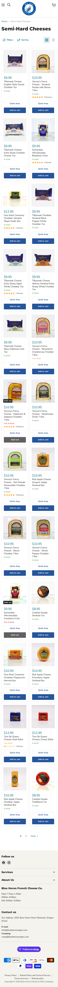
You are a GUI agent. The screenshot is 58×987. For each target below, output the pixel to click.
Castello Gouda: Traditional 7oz (40, 801)
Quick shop (15, 103)
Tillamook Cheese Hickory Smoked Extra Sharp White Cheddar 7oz (43, 285)
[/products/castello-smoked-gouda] (43, 592)
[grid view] (46, 40)
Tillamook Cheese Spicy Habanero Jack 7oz (14, 349)
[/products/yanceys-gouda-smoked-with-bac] (43, 61)
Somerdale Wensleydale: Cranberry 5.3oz (12, 615)
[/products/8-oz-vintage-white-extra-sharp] (14, 260)
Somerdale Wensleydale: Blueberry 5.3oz (40, 152)
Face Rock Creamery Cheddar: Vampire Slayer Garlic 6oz (14, 218)
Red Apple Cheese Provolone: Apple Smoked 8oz (41, 677)
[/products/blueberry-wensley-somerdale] (43, 129)
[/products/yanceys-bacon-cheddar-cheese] (14, 527)
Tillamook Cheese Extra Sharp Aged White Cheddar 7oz (13, 283)
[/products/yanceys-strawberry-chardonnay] (43, 326)
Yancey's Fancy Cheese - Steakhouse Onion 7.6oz (42, 413)
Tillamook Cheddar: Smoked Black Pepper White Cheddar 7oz (41, 220)
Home (4, 21)
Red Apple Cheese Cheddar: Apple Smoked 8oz (13, 802)
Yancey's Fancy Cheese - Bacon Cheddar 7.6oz (12, 550)
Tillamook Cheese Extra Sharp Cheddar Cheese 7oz (14, 152)
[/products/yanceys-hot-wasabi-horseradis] (14, 459)
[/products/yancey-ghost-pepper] (43, 527)
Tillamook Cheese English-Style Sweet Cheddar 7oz (14, 84)
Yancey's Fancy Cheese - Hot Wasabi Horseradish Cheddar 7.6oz (14, 484)
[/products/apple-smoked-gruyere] (43, 459)
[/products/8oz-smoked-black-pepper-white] (43, 195)
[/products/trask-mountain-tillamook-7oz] (43, 260)
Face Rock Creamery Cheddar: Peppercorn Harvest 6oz (14, 677)
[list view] (53, 40)
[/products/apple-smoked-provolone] (43, 654)
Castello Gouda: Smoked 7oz (40, 614)
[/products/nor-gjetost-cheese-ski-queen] (43, 716)
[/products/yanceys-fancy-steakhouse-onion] (43, 391)
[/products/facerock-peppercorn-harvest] (14, 654)
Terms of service (21, 978)
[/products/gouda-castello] (43, 779)
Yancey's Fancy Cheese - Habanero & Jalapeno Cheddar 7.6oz (14, 415)
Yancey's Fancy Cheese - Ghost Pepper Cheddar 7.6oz (40, 552)
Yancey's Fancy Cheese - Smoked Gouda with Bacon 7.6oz (41, 86)
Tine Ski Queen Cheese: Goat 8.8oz (13, 738)
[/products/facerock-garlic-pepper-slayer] (14, 195)
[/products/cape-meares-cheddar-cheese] (14, 61)
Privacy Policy (11, 975)
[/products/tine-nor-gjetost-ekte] (14, 716)
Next (33, 836)
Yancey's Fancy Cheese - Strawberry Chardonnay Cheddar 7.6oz (43, 350)
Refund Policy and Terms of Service (35, 975)
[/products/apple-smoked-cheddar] (14, 779)
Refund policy (38, 978)
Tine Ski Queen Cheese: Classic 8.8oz (42, 738)
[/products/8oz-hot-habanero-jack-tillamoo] (14, 326)
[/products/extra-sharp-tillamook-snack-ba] (14, 129)
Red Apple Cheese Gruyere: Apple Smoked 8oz (41, 482)
